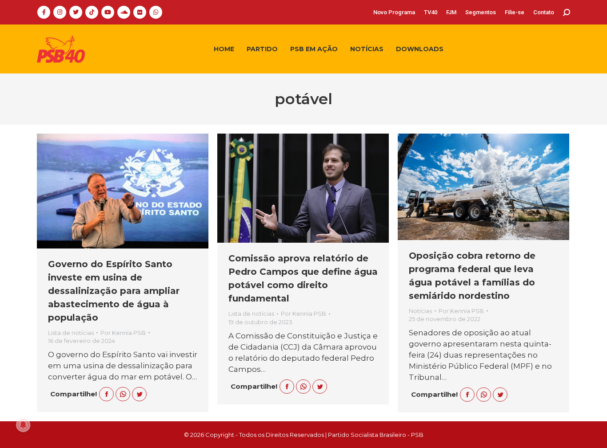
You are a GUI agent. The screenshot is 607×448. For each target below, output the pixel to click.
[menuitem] (394, 12)
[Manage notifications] (23, 425)
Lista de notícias (71, 332)
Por (123, 332)
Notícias (420, 310)
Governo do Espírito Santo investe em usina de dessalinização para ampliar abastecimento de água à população (114, 291)
